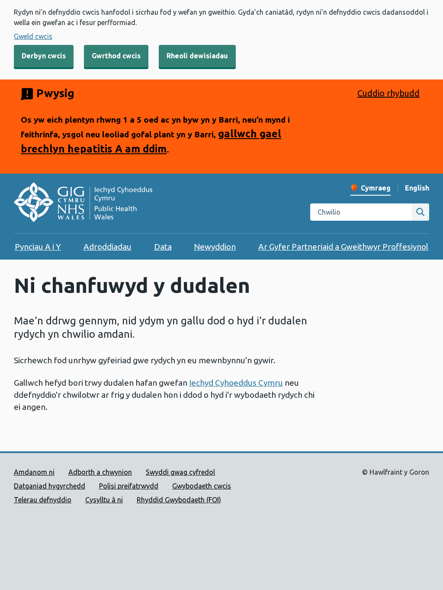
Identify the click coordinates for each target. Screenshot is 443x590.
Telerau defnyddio (42, 500)
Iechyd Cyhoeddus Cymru (236, 382)
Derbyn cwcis (44, 56)
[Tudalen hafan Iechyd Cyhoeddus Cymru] (83, 203)
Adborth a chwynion (100, 472)
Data (163, 246)
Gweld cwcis (33, 36)
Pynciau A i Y (38, 246)
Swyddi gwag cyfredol (180, 472)
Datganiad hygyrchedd (49, 486)
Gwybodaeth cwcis (201, 486)
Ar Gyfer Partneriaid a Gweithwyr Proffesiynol (343, 246)
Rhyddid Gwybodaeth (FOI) (179, 500)
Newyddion (215, 246)
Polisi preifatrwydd (128, 486)
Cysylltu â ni (104, 500)
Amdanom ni (34, 472)
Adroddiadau (107, 246)
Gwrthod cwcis (116, 56)
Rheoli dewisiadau (197, 56)
